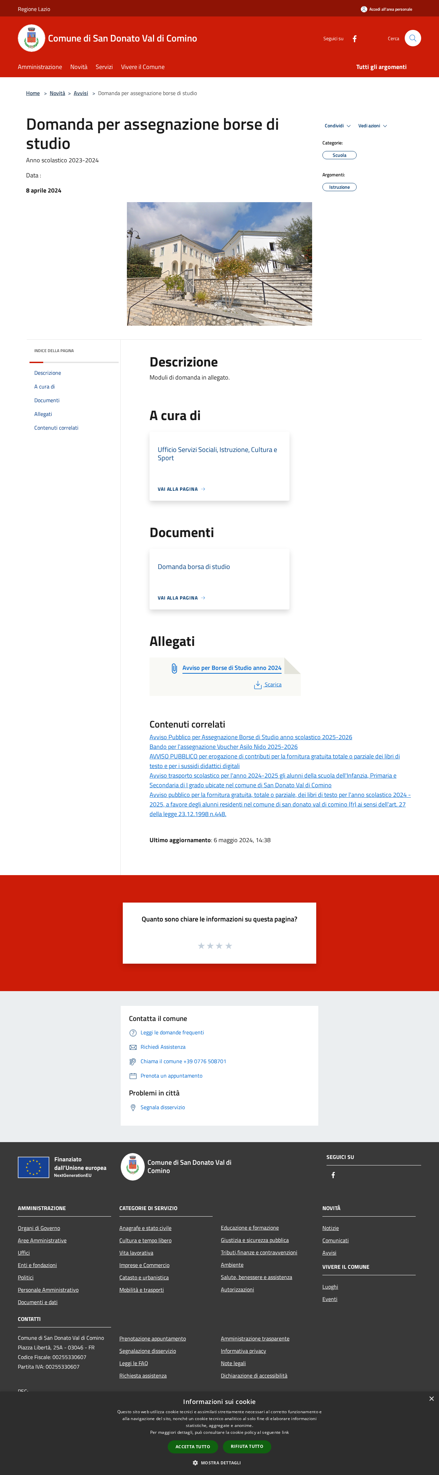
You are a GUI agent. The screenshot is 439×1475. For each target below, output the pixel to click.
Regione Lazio (34, 9)
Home (33, 93)
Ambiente (232, 1265)
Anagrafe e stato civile (145, 1228)
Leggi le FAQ (133, 1363)
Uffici (24, 1252)
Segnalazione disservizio (147, 1351)
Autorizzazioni (237, 1289)
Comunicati (335, 1240)
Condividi (335, 125)
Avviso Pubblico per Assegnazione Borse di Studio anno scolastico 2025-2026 (251, 737)
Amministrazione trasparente (255, 1338)
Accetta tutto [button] (193, 1447)
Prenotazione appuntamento (152, 1338)
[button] (219, 1463)
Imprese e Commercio (144, 1265)
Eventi (329, 1299)
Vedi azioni (369, 125)
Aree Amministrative (42, 1240)
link (285, 1432)
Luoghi (330, 1286)
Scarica (273, 684)
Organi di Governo (39, 1228)
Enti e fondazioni (37, 1265)
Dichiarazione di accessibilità (254, 1375)
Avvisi (81, 93)
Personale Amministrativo (48, 1290)
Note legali (233, 1363)
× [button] (431, 1399)
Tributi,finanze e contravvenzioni (259, 1252)
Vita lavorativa (136, 1252)
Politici (26, 1277)
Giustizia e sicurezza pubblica (255, 1240)
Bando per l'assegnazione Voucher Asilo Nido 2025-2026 (224, 746)
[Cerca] (413, 38)
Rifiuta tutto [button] (247, 1446)
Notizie (330, 1228)
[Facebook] (352, 38)
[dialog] (219, 1433)
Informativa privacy (243, 1351)
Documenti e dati (38, 1302)
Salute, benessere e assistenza (256, 1277)
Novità (57, 93)
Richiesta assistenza (143, 1375)
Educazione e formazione (250, 1227)
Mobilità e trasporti (141, 1290)
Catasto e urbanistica (144, 1277)
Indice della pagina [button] (54, 350)
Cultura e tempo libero (145, 1240)
